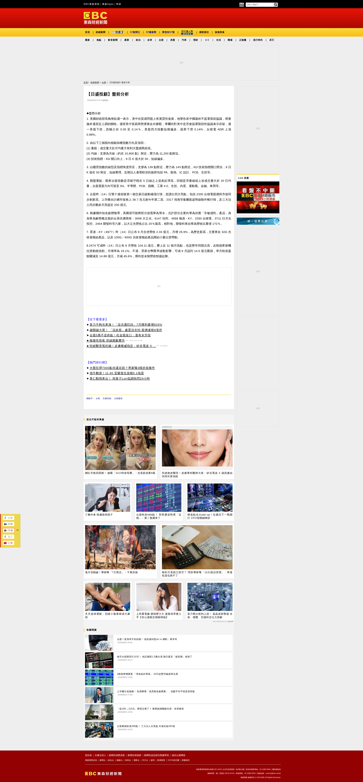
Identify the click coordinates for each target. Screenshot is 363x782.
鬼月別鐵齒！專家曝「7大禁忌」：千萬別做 (111, 572)
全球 (149, 40)
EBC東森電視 (92, 4)
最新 (87, 40)
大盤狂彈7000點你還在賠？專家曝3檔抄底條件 (122, 367)
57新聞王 (135, 32)
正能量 (242, 40)
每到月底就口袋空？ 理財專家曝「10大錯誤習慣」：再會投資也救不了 (197, 574)
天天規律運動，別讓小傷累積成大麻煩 (107, 615)
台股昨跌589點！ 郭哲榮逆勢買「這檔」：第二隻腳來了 (158, 516)
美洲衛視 (161, 760)
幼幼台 (128, 760)
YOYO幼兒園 (173, 760)
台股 (161, 40)
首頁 (87, 32)
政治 (138, 40)
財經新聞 (100, 32)
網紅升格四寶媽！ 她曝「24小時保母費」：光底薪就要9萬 (120, 473)
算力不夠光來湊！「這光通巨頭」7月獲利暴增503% (126, 324)
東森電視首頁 (91, 760)
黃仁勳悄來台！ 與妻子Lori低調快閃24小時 (120, 378)
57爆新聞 (151, 32)
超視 (153, 760)
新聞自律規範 (134, 755)
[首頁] (95, 18)
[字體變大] (8, 525)
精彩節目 (204, 32)
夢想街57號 (168, 32)
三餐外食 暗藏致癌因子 (99, 514)
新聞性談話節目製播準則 (156, 755)
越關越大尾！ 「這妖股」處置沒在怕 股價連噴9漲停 (126, 330)
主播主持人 (100, 755)
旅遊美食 (220, 32)
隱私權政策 (276, 769)
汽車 (184, 40)
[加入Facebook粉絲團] (8, 538)
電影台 (137, 760)
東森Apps (108, 4)
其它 (271, 40)
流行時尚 (258, 40)
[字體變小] (8, 532)
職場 (230, 40)
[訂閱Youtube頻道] (8, 544)
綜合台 (111, 760)
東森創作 (186, 760)
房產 (172, 40)
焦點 (99, 40)
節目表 (88, 755)
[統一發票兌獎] (258, 224)
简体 (118, 4)
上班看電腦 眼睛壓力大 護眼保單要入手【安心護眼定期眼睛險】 (158, 615)
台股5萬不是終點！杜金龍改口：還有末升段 (120, 335)
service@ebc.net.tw (273, 773)
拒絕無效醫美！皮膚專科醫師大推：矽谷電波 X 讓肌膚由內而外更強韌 (197, 475)
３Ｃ (207, 40)
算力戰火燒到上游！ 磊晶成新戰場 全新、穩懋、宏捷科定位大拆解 (210, 615)
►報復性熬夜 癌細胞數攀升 (105, 340)
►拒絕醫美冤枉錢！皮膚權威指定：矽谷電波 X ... (121, 345)
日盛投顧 (107, 398)
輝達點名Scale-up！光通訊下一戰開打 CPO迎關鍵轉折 (210, 516)
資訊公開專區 (178, 755)
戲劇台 (120, 760)
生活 (218, 40)
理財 (195, 40)
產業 (126, 40)
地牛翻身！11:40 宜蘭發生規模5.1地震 (117, 373)
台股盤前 (118, 398)
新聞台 (102, 760)
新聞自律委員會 (117, 755)
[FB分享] (8, 519)
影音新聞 (113, 40)
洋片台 (145, 760)
